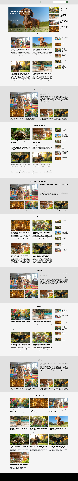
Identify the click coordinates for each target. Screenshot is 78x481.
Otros (45, 1)
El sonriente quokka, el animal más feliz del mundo (64, 15)
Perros (15, 1)
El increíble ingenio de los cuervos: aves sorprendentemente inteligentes (64, 61)
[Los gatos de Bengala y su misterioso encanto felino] (54, 10)
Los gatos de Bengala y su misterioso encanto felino (64, 9)
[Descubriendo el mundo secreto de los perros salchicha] (42, 42)
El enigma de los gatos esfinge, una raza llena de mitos (64, 28)
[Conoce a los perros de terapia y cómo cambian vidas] (54, 22)
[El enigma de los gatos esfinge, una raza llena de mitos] (54, 28)
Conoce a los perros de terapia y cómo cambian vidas (64, 21)
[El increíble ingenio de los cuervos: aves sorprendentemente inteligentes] (58, 61)
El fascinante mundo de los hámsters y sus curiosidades (64, 56)
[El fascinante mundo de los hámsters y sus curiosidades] (58, 55)
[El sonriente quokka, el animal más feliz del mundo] (54, 16)
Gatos (35, 1)
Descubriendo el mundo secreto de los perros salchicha (20, 12)
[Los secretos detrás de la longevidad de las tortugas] (20, 134)
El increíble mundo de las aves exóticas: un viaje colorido (64, 50)
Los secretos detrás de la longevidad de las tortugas (20, 141)
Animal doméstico (25, 1)
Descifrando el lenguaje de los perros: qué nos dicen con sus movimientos (20, 74)
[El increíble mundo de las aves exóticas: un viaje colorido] (58, 50)
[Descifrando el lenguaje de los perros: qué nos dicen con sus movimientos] (20, 66)
